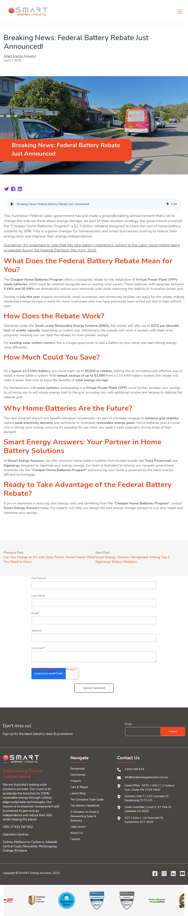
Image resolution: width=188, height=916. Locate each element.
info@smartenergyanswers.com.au (146, 777)
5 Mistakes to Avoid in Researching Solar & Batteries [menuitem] (84, 816)
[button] (12, 204)
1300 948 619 (134, 769)
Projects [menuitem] (75, 781)
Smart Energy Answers (20, 56)
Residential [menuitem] (77, 769)
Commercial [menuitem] (77, 775)
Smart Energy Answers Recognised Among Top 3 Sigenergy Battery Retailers (132, 559)
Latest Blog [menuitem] (78, 793)
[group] (94, 204)
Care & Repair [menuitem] (79, 787)
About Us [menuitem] (76, 833)
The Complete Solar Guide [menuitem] (87, 800)
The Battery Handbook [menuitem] (85, 806)
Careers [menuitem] (75, 839)
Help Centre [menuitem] (78, 827)
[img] (167, 204)
